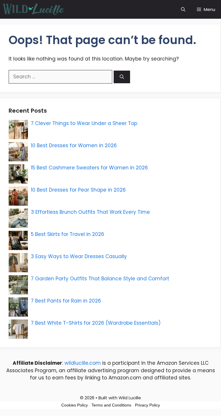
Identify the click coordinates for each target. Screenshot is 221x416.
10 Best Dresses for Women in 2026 (74, 145)
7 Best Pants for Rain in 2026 (66, 300)
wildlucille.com (82, 363)
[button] (183, 9)
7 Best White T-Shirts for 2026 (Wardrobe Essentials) (96, 322)
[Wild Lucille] (34, 9)
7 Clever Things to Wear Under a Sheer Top (84, 123)
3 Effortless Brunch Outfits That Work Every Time (90, 212)
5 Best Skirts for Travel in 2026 (67, 234)
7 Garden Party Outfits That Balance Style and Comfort (100, 278)
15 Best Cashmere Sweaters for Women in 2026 (89, 167)
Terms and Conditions (111, 405)
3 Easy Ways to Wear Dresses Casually (79, 256)
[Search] (122, 77)
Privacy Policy (147, 405)
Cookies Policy (74, 405)
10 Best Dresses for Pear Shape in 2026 (78, 189)
